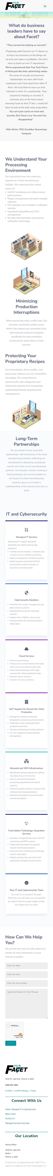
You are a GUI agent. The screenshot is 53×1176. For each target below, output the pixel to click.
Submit (11, 1043)
